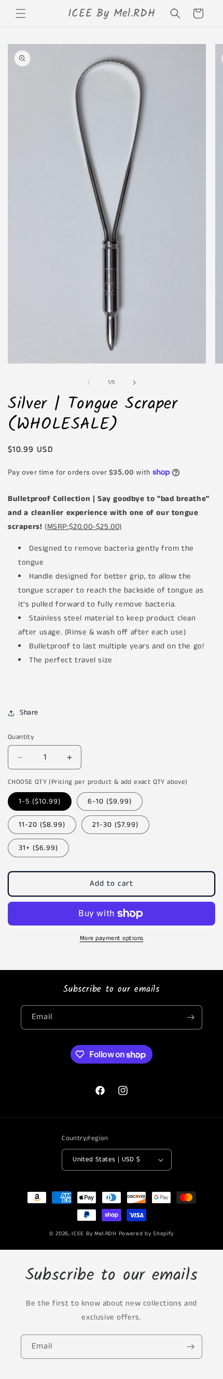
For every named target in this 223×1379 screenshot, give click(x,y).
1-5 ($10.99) (40, 801)
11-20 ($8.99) (42, 825)
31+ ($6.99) (38, 848)
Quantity (21, 737)
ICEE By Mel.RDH (94, 1234)
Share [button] (29, 712)
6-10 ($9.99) (110, 801)
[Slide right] (134, 382)
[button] (20, 13)
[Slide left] (88, 382)
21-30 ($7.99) (115, 825)
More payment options (112, 938)
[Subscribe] (190, 1017)
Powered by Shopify (146, 1234)
